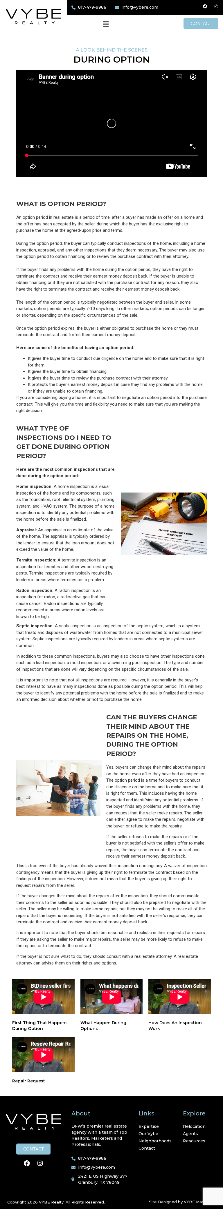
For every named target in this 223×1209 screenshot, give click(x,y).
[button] (106, 24)
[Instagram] (216, 6)
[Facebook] (205, 6)
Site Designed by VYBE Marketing (182, 1201)
